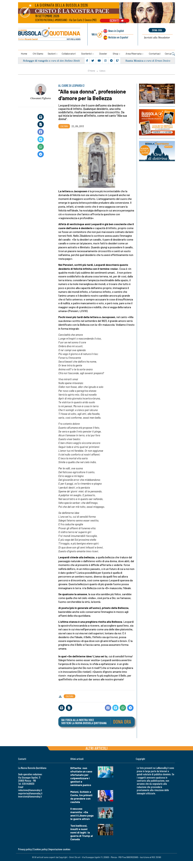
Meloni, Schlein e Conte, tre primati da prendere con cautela (81, 797)
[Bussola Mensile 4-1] (157, 94)
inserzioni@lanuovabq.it (30, 796)
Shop (115, 53)
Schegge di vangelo (35, 60)
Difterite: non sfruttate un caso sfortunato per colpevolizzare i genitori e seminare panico (81, 776)
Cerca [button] (168, 53)
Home (24, 53)
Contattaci (154, 53)
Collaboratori (69, 53)
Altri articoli (97, 748)
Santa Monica (134, 60)
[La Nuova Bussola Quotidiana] (49, 34)
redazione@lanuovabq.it (30, 790)
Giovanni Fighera (40, 98)
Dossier (103, 53)
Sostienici (86, 53)
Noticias (118, 37)
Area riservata (133, 53)
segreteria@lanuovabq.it (30, 793)
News (116, 30)
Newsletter (157, 37)
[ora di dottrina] (157, 151)
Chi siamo (38, 53)
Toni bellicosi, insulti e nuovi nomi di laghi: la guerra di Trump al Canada (81, 832)
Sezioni (52, 53)
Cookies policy (40, 849)
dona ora (157, 30)
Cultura (102, 71)
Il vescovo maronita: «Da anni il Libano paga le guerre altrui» (82, 813)
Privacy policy (25, 849)
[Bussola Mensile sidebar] (157, 122)
